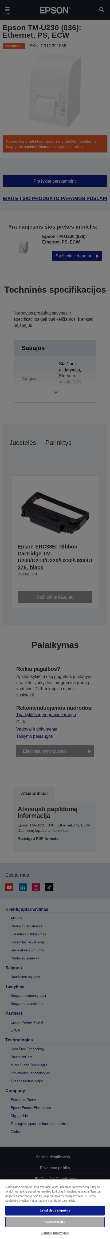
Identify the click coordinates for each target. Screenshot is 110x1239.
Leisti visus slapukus (55, 1210)
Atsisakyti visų (55, 1221)
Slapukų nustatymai (55, 1232)
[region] (55, 1209)
